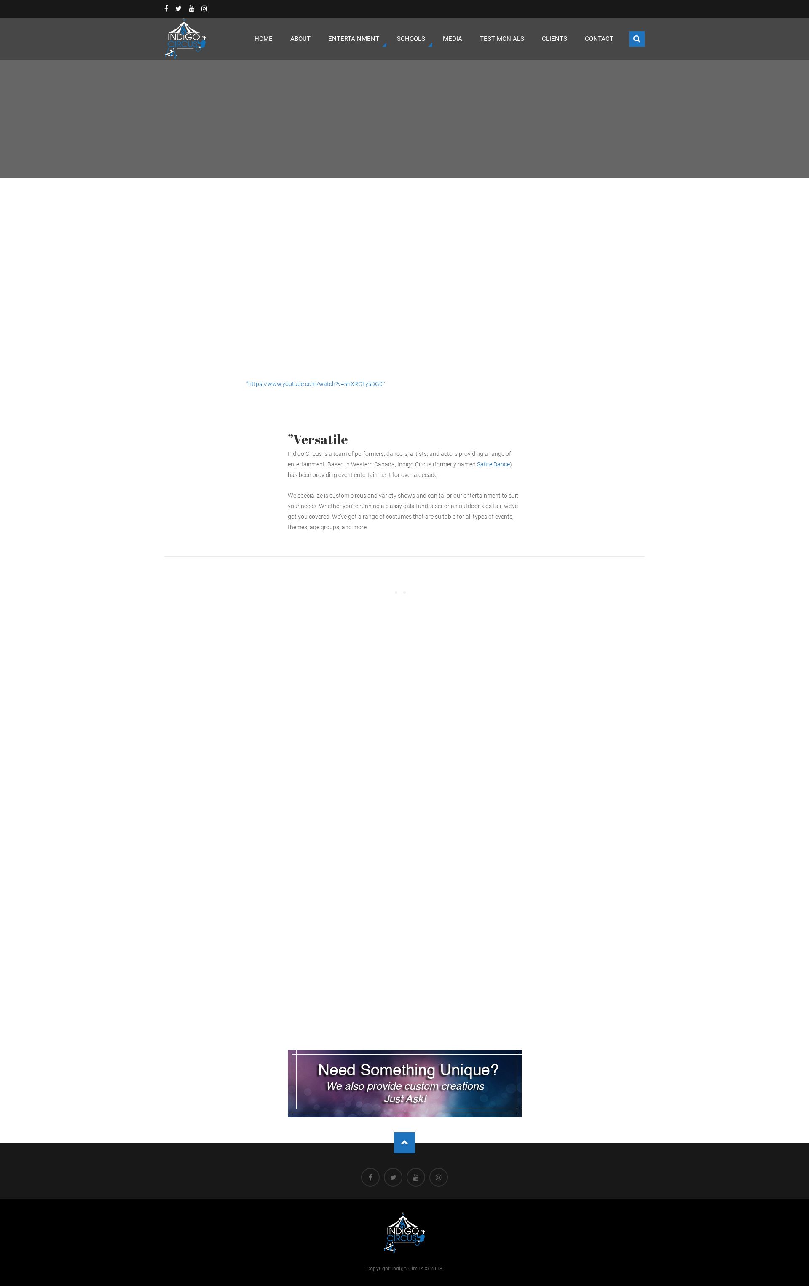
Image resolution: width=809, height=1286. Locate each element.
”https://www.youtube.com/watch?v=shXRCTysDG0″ (315, 383)
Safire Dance (493, 464)
